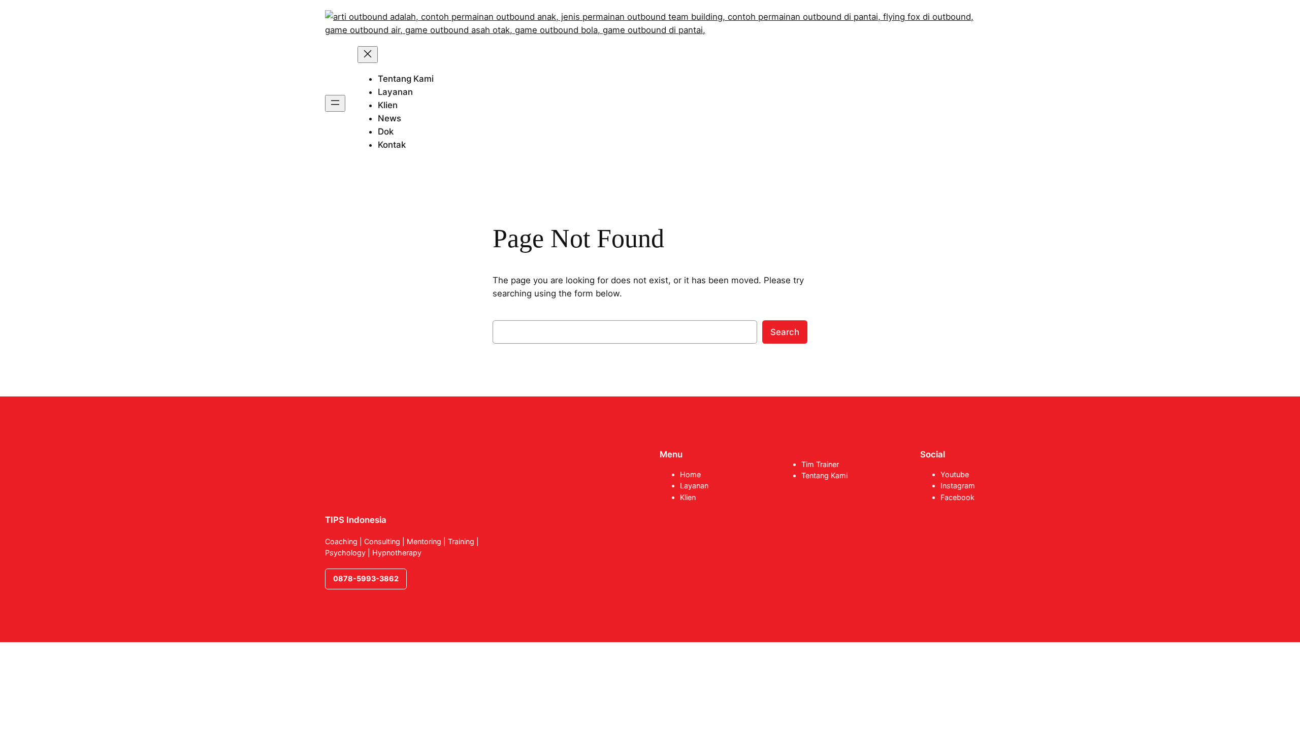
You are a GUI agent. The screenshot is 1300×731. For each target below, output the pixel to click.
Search (784, 332)
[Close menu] (368, 54)
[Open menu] (335, 103)
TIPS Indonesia (355, 520)
